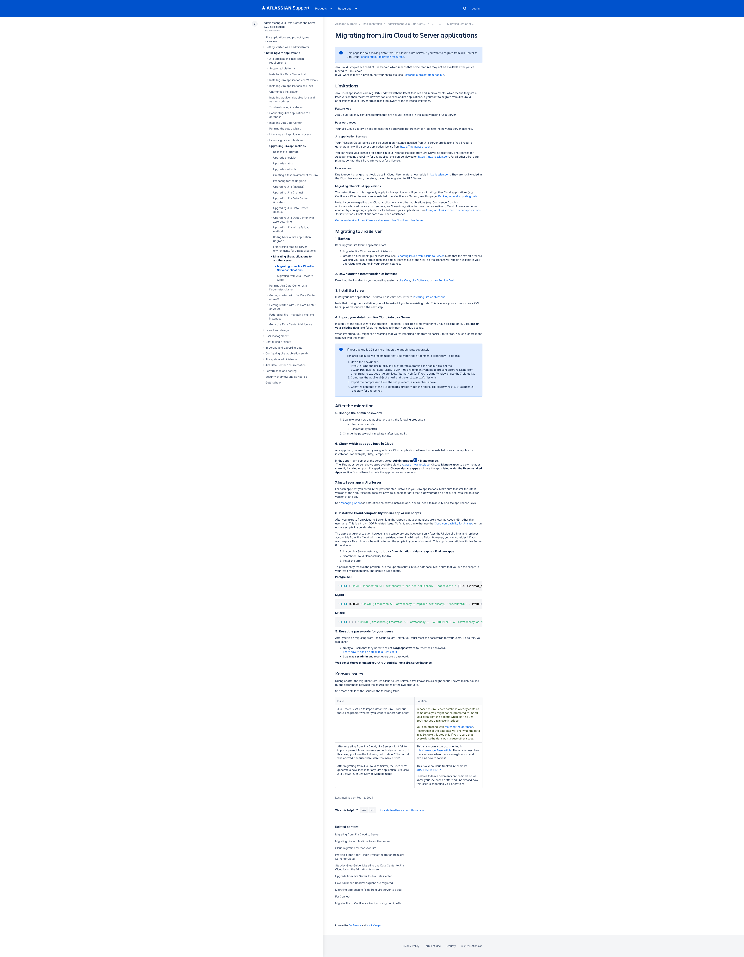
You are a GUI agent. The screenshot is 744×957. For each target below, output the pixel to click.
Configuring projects (278, 341)
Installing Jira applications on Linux (291, 85)
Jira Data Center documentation (285, 365)
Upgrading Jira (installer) (288, 186)
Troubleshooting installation (286, 107)
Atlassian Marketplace (416, 464)
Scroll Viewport (374, 925)
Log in (476, 8)
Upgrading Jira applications (287, 146)
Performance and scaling (281, 370)
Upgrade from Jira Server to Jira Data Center (363, 876)
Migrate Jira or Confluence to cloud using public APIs (368, 903)
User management (276, 336)
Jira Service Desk (444, 280)
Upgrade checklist (284, 157)
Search (465, 8)
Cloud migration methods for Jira (355, 848)
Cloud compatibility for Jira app (454, 523)
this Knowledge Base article (434, 750)
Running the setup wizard (285, 128)
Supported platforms (282, 68)
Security (451, 945)
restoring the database (459, 726)
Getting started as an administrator (287, 47)
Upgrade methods (284, 169)
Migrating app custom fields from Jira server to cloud (368, 889)
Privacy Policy (410, 945)
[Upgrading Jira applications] (440, 23)
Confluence (355, 925)
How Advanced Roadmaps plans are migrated (364, 882)
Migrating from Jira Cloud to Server (357, 834)
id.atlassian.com (440, 174)
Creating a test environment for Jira (295, 175)
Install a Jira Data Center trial (287, 74)
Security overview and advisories (286, 376)
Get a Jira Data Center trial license (290, 324)
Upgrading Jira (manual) (288, 192)
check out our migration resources (382, 56)
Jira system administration (281, 359)
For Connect (342, 896)
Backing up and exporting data (457, 196)
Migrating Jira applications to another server (363, 841)
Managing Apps (351, 502)
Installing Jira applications (282, 52)
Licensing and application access (290, 134)
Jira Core (404, 280)
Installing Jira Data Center (285, 122)
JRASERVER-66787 (429, 769)
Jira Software (420, 280)
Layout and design (277, 330)
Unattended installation (283, 91)
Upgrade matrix (283, 163)
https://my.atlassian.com (415, 146)
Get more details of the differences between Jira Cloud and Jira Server (379, 220)
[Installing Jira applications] (432, 23)
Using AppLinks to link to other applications (453, 210)
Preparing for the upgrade (289, 180)
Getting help (273, 382)
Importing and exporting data (283, 347)
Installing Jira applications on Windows (293, 80)
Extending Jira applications (286, 140)
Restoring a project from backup (424, 74)
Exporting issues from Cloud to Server (420, 255)
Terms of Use (432, 945)
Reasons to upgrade (286, 151)
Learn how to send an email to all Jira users (370, 651)
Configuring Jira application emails (287, 353)
